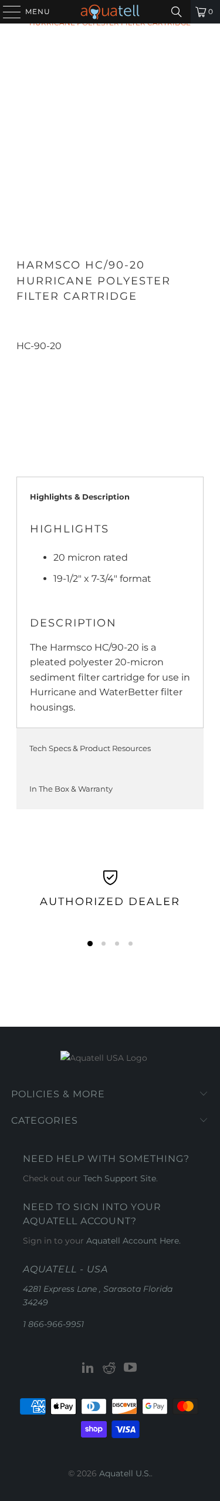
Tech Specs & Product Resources (90, 748)
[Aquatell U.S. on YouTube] (130, 1368)
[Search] (176, 12)
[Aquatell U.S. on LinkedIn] (88, 1368)
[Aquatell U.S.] (110, 12)
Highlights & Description (80, 496)
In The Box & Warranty (71, 788)
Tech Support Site (119, 1178)
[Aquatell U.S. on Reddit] (110, 1368)
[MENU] (6, 12)
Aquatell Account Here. (133, 1240)
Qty (23, 361)
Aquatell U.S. (125, 1473)
